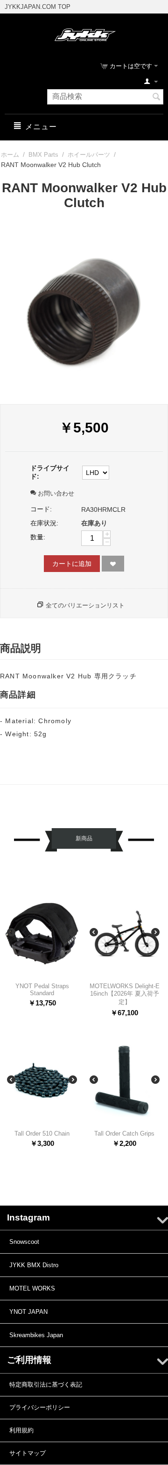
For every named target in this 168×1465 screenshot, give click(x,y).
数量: (37, 537)
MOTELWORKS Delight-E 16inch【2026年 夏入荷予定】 (125, 994)
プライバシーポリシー (39, 1407)
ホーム (10, 154)
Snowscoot (24, 1241)
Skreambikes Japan (36, 1335)
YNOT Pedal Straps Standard (42, 990)
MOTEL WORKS (32, 1288)
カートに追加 (71, 563)
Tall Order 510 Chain (42, 1133)
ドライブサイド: (50, 472)
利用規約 (21, 1430)
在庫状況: (44, 523)
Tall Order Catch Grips (124, 1133)
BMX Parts (43, 154)
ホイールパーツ (89, 154)
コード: (41, 509)
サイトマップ (27, 1453)
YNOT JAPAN (28, 1311)
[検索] (156, 97)
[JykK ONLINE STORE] (84, 34)
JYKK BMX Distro (33, 1265)
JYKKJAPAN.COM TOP (37, 6)
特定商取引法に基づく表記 (45, 1384)
